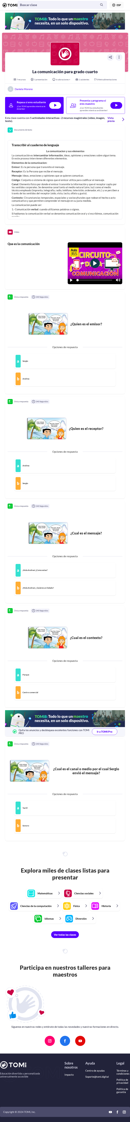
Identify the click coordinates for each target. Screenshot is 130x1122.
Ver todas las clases (65, 934)
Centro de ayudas (95, 1070)
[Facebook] (65, 1041)
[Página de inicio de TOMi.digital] (10, 5)
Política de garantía (122, 1090)
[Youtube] (80, 1041)
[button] (65, 130)
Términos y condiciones (122, 1072)
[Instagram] (50, 1041)
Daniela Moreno (24, 89)
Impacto (69, 1074)
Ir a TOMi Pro (104, 731)
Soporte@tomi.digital (97, 1076)
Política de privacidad (122, 1081)
